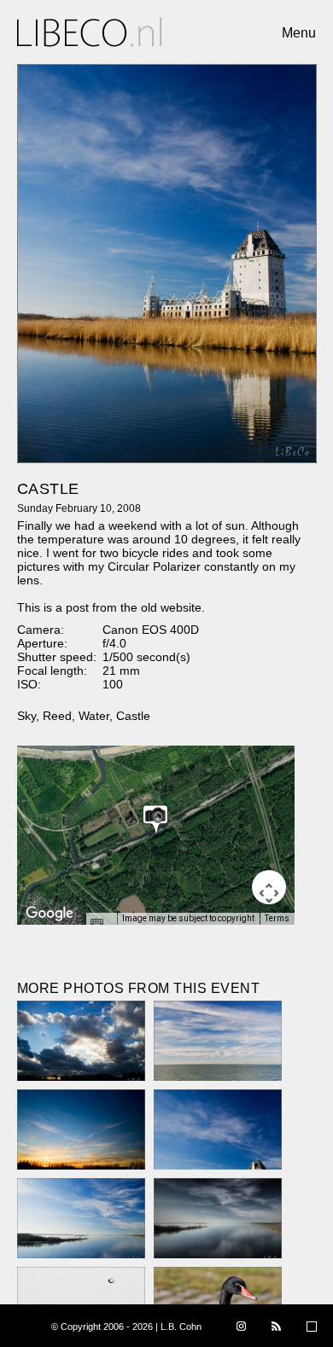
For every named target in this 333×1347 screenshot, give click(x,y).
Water (94, 716)
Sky (26, 716)
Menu (299, 33)
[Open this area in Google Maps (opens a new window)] (49, 914)
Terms (277, 918)
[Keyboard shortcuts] (101, 924)
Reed (57, 716)
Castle (133, 716)
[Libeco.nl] (89, 32)
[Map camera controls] (269, 887)
